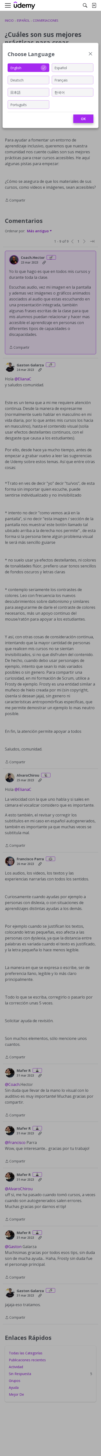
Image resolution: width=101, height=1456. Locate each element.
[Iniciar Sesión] (93, 5)
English (15, 67)
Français (61, 80)
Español (60, 67)
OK (83, 118)
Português (18, 104)
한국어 (59, 92)
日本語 (15, 92)
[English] (24, 5)
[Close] (90, 54)
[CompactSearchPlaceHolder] (85, 5)
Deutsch (17, 80)
